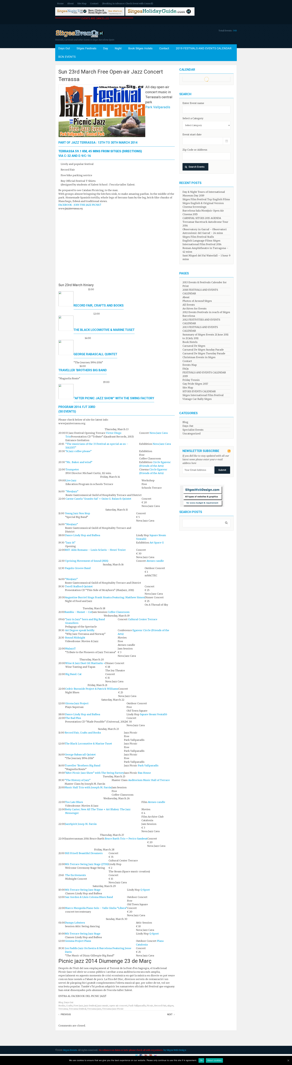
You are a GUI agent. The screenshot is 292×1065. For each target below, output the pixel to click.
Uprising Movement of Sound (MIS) (86, 560)
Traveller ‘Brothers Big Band (82, 370)
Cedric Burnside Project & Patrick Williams (91, 688)
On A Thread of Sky (156, 604)
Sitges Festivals (86, 48)
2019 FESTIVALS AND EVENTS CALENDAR (203, 48)
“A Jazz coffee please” (78, 451)
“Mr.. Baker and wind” (78, 462)
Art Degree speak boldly (79, 630)
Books (61, 1005)
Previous (66, 1014)
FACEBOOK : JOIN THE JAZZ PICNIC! (79, 204)
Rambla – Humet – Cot (78, 612)
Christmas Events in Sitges (199, 357)
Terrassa (63, 1008)
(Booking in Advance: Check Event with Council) (127, 3)
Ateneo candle (155, 560)
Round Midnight (75, 637)
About (70, 3)
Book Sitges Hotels (140, 48)
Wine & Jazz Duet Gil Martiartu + (85, 663)
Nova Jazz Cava (158, 432)
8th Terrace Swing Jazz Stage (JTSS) (87, 864)
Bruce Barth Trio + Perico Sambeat (126, 838)
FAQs (185, 368)
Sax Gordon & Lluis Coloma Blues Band (89, 897)
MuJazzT (70, 648)
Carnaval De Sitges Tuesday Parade (203, 353)
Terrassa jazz (94, 1008)
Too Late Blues (74, 802)
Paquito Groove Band (77, 568)
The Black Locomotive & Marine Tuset (104, 330)
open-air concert (118, 1005)
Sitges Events (70, 1050)
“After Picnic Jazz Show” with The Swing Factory (114, 398)
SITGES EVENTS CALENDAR (199, 391)
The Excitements (75, 875)
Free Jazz (78, 1005)
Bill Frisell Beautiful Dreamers (84, 853)
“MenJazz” (72, 491)
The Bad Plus (73, 717)
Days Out (64, 48)
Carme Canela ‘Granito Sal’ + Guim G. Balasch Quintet (98, 498)
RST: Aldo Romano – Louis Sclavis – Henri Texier (95, 549)
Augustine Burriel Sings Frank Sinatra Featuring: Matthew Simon (105, 597)
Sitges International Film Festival (203, 395)
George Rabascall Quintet (95, 354)
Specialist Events (192, 429)
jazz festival (90, 1005)
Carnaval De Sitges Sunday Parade (203, 349)
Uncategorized (191, 433)
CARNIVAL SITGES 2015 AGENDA (201, 218)
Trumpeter (72, 469)
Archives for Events (194, 308)
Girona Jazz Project (77, 703)
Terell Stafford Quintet (79, 586)
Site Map (81, 3)
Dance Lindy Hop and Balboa (82, 535)
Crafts (69, 1005)
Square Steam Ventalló (153, 714)
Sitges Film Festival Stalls (198, 236)
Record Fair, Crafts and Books (99, 305)
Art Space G (157, 542)
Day (105, 48)
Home (60, 3)
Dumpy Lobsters (75, 922)
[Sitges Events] (79, 37)
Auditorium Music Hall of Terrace (149, 780)
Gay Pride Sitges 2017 (195, 383)
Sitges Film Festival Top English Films (206, 199)
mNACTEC (151, 575)
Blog (60, 1002)
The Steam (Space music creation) (129, 871)
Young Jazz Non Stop (77, 513)
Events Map (189, 364)
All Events (188, 304)
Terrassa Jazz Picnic (113, 1008)
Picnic (150, 1005)
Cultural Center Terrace (142, 619)
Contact (94, 3)
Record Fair (160, 1005)
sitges (170, 1005)
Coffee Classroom (150, 458)
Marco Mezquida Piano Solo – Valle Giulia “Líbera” (96, 908)
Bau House (144, 772)
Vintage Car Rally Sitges (197, 398)
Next (169, 1014)
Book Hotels (190, 342)
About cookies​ (214, 1060)
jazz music (102, 1005)
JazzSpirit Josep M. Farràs (81, 823)
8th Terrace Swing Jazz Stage (83, 889)
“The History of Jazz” (77, 780)
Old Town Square (137, 710)
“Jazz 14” (70, 542)
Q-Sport (145, 889)
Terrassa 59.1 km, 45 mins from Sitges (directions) (100, 151)
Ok (201, 1060)
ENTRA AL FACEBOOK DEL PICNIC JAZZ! (82, 996)
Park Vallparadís (157, 107)
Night (118, 48)
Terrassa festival (77, 1008)
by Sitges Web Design (174, 1050)
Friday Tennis (191, 379)
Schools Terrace (152, 487)
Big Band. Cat (73, 674)
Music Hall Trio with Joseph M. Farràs (88, 787)
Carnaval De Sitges (193, 345)
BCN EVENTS (67, 56)
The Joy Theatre (115, 670)
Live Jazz (71, 480)
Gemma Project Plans (78, 940)
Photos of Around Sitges (197, 300)
